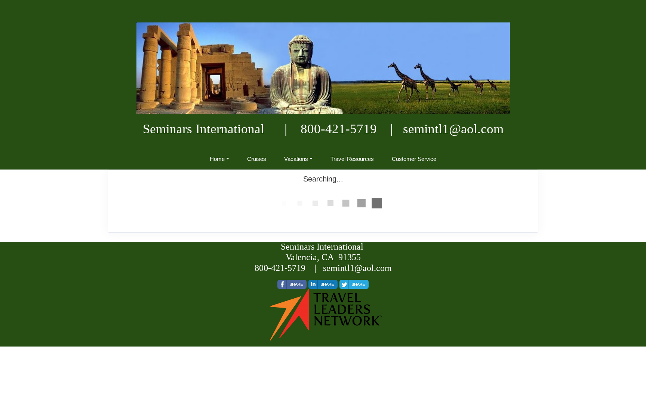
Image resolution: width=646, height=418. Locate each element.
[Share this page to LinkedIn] (323, 284)
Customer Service (414, 159)
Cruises (256, 159)
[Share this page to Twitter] (354, 284)
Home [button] (217, 159)
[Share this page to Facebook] (292, 284)
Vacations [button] (296, 159)
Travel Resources (352, 159)
